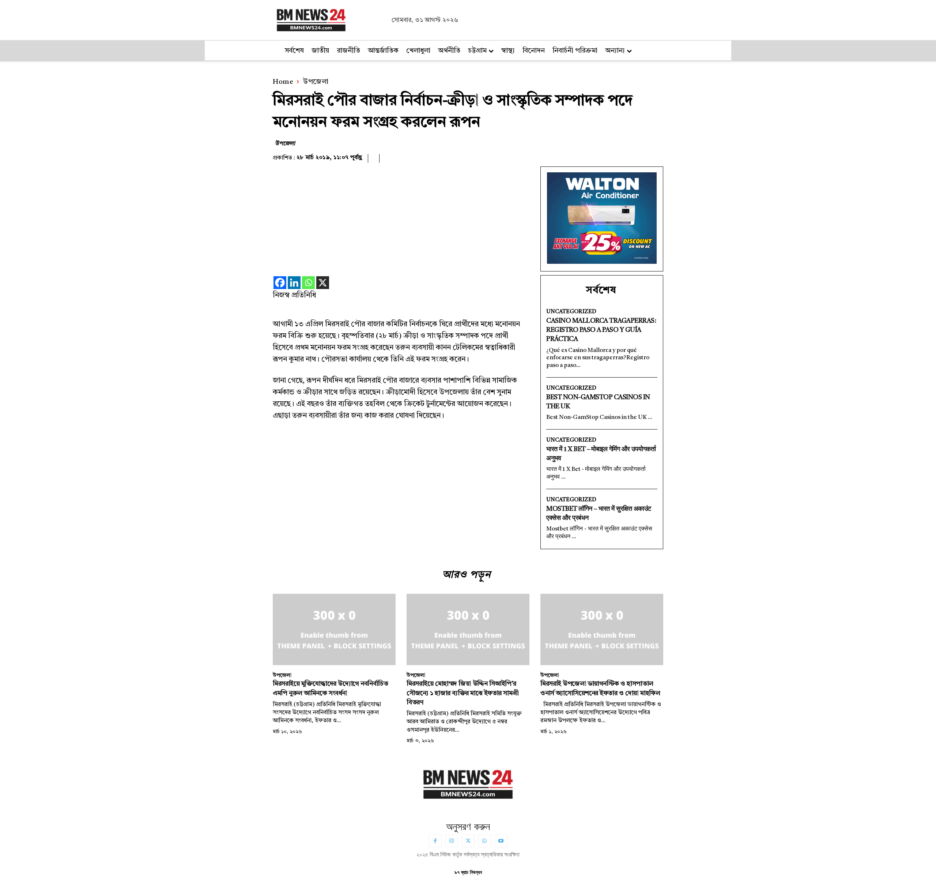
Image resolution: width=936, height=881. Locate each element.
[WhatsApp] (484, 841)
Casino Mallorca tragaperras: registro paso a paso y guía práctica (601, 330)
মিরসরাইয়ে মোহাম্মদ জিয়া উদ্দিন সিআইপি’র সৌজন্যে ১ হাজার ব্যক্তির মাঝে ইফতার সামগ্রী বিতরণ (463, 693)
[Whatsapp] (308, 282)
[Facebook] (279, 282)
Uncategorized (571, 312)
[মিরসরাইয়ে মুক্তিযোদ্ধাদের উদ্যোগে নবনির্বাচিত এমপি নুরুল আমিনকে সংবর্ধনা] (334, 629)
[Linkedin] (294, 282)
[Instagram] (451, 841)
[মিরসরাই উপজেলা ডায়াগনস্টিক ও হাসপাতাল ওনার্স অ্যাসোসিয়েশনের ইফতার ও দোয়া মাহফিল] (601, 629)
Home (283, 82)
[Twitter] (468, 841)
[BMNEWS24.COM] (330, 19)
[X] (322, 282)
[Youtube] (501, 841)
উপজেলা (315, 82)
